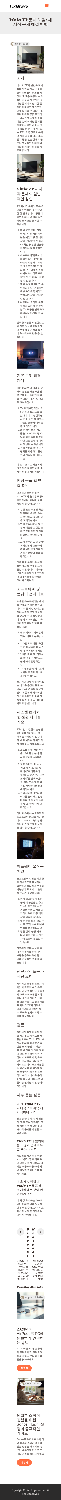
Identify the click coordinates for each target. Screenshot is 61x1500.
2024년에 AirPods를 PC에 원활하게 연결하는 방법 (30, 1336)
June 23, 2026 (32, 1383)
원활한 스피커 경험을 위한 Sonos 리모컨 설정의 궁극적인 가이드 (30, 1424)
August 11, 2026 (34, 1297)
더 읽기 (24, 1368)
